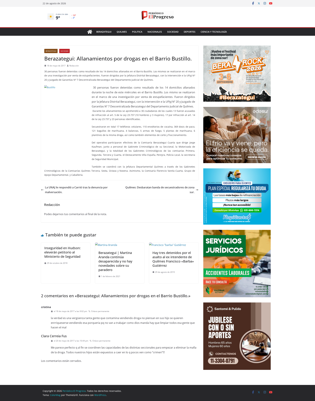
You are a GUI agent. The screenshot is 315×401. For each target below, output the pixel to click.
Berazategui (103, 31)
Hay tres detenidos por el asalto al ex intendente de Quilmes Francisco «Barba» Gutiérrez (173, 259)
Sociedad (172, 31)
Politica (137, 31)
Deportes (189, 31)
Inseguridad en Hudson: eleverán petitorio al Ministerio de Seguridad (62, 252)
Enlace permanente (100, 311)
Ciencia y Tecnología (214, 31)
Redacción (74, 65)
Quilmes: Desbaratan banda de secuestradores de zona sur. (159, 190)
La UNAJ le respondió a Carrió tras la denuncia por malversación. (76, 190)
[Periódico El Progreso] (90, 32)
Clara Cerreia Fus (54, 336)
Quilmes (122, 31)
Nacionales (154, 31)
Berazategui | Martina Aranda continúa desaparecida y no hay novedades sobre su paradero (115, 261)
